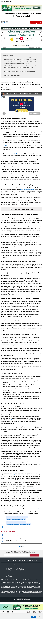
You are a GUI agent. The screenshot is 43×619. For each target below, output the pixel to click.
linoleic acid (11, 419)
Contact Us (8, 569)
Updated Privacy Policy (25, 598)
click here (19, 591)
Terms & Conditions (18, 598)
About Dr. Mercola (9, 568)
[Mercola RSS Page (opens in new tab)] (36, 560)
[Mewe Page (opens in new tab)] (21, 560)
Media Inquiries (19, 568)
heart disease (17, 153)
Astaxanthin (13, 474)
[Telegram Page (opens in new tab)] (13, 560)
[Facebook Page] (12, 612)
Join (23, 546)
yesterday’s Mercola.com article (33, 508)
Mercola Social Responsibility (21, 570)
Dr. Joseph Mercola (23, 18)
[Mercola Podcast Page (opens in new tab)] (34, 560)
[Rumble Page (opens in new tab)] (32, 560)
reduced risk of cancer (7, 218)
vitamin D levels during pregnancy (27, 189)
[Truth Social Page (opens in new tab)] (18, 560)
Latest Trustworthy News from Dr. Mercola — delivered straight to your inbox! (20, 552)
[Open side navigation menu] (2, 1)
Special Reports (9, 576)
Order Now (31, 608)
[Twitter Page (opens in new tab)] (11, 560)
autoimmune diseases (19, 327)
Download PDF (5, 22)
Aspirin (33, 488)
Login (20, 546)
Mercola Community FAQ (20, 569)
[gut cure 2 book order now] (21, 10)
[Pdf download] (3, 612)
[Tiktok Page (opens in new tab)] (25, 560)
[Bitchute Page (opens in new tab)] (30, 560)
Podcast (7, 575)
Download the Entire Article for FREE (24, 209)
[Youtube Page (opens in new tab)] (27, 560)
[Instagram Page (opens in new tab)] (9, 560)
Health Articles (8, 570)
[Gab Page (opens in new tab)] (16, 560)
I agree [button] (33, 616)
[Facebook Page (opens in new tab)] (7, 560)
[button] (33, 22)
